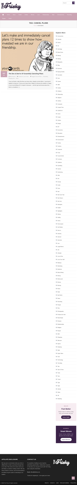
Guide (59, 185)
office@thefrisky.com (35, 472)
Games (59, 168)
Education (60, 133)
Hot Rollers (60, 227)
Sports (59, 343)
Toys (59, 376)
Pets (59, 308)
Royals (3, 18)
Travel (9, 18)
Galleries (60, 162)
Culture (59, 120)
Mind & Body (61, 272)
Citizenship (60, 94)
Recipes (59, 321)
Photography (61, 311)
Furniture (60, 159)
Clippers (59, 97)
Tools (59, 372)
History (59, 214)
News (14, 14)
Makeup (59, 262)
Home (8, 14)
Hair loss (60, 201)
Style (53, 14)
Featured (60, 149)
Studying (60, 347)
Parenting (69, 14)
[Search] (73, 3)
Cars (59, 78)
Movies (32, 14)
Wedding (60, 398)
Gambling (60, 165)
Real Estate (60, 317)
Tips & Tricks (61, 369)
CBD (59, 84)
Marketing (60, 266)
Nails (59, 291)
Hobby (59, 217)
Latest (57, 482)
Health (20, 14)
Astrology (60, 49)
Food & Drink (61, 155)
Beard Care (60, 52)
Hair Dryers (60, 198)
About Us (47, 482)
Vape (59, 385)
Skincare (60, 340)
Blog (59, 65)
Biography (60, 62)
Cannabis (60, 75)
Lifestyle (59, 253)
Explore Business (66, 439)
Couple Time (61, 107)
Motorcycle (60, 279)
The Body (60, 363)
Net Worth (60, 295)
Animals (59, 39)
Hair (58, 191)
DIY (58, 126)
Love (38, 14)
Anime (59, 42)
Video (59, 392)
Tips (58, 366)
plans (17, 78)
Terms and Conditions (64, 482)
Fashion (59, 146)
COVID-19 (60, 110)
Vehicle (59, 389)
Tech (59, 356)
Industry (59, 233)
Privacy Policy (73, 482)
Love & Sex (26, 76)
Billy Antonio (13, 76)
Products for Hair (62, 314)
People (59, 304)
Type (59, 382)
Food (59, 152)
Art (58, 45)
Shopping (60, 337)
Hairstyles (60, 204)
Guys (59, 188)
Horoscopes (60, 223)
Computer (60, 104)
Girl (58, 178)
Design (59, 123)
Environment (61, 139)
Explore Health (66, 417)
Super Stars (60, 353)
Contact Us (52, 482)
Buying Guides (61, 71)
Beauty (59, 55)
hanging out (12, 78)
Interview (60, 240)
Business (60, 68)
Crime (59, 113)
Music (59, 288)
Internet (59, 236)
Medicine (60, 269)
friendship (45, 76)
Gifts (59, 175)
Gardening (60, 172)
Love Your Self (61, 259)
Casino (59, 81)
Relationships (46, 14)
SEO (59, 334)
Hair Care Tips (61, 194)
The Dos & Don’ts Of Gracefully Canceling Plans (26, 73)
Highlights (60, 211)
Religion (59, 327)
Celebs (26, 14)
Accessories (60, 36)
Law (58, 243)
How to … (60, 230)
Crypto (59, 117)
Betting (59, 58)
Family (59, 143)
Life (58, 249)
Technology (60, 359)
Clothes (59, 100)
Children (60, 91)
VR (58, 395)
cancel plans (38, 76)
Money (59, 275)
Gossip (59, 181)
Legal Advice (61, 246)
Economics (60, 130)
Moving (59, 285)
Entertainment (60, 14)
